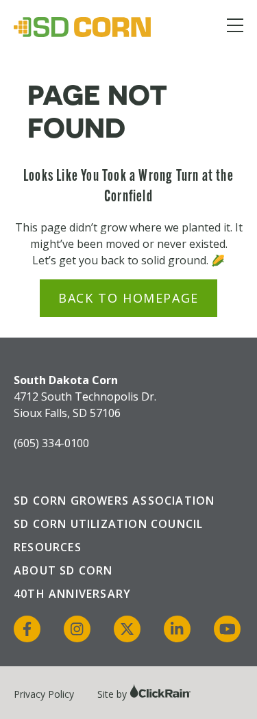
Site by (113, 694)
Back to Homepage (128, 298)
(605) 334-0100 (51, 443)
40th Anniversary (72, 593)
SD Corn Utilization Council (108, 523)
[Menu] (235, 27)
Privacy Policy (44, 694)
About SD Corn (63, 570)
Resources (48, 547)
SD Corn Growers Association (114, 500)
